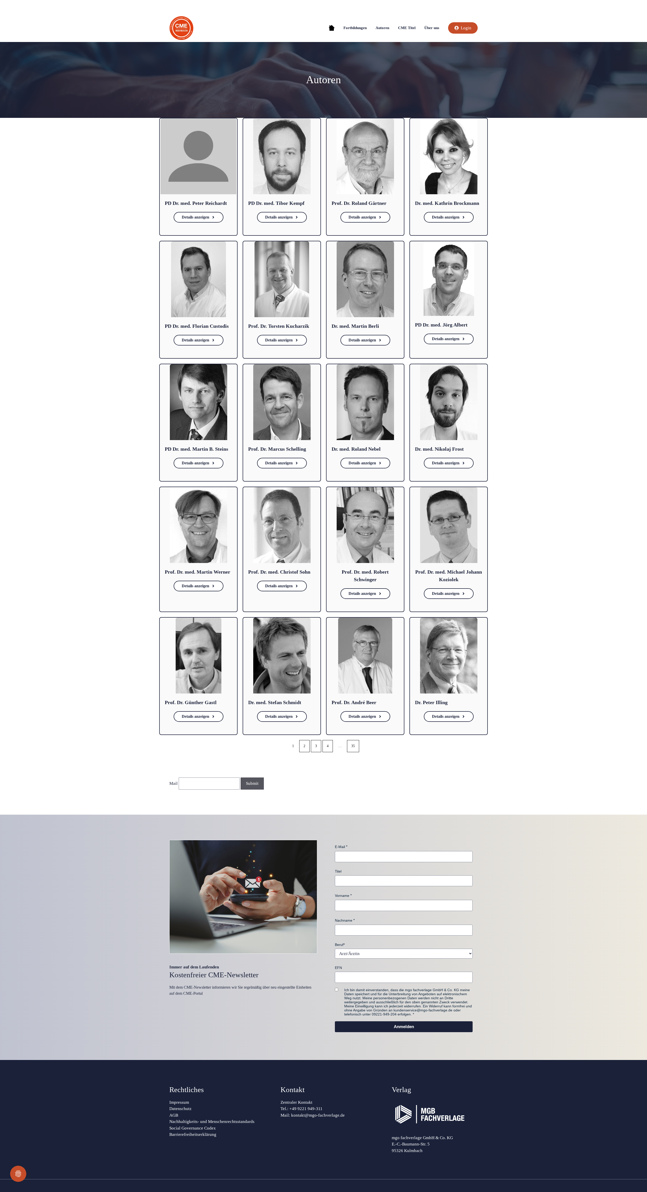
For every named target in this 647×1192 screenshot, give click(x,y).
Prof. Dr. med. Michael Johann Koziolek (448, 575)
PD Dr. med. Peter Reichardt (196, 203)
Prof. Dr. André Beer (354, 702)
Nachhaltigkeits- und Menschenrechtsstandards (212, 1121)
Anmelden (404, 1026)
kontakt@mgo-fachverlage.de (318, 1115)
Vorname (342, 896)
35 (353, 746)
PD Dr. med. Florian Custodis (197, 326)
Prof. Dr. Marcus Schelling (277, 449)
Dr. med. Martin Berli (355, 326)
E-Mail (340, 847)
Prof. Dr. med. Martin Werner (197, 572)
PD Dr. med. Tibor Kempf (276, 203)
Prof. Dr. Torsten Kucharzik (278, 326)
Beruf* (340, 945)
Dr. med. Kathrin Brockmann (447, 203)
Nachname (343, 920)
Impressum (179, 1102)
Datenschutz (180, 1108)
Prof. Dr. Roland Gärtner (359, 203)
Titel (338, 871)
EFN (338, 968)
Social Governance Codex (192, 1128)
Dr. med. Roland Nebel (356, 449)
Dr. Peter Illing (431, 702)
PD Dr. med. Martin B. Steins (196, 449)
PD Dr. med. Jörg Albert (441, 325)
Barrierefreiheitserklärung (192, 1134)
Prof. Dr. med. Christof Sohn (279, 572)
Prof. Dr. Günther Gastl (191, 702)
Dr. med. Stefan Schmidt (274, 702)
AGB (173, 1115)
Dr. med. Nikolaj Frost (439, 449)
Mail (173, 783)
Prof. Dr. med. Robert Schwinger (365, 575)
